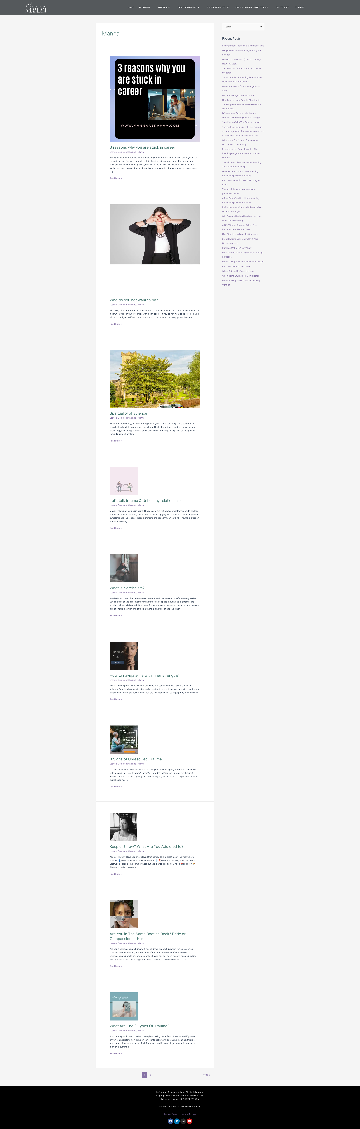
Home (131, 7)
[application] (151, 7)
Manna (132, 152)
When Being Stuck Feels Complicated (240, 275)
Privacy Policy (170, 1114)
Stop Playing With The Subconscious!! (241, 122)
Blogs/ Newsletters (218, 7)
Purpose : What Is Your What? (237, 248)
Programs (144, 7)
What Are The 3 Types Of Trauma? (139, 1026)
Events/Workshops (188, 7)
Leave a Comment (119, 152)
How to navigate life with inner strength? (144, 675)
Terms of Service (188, 1114)
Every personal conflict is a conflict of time (243, 45)
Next (206, 1074)
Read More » (116, 178)
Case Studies (282, 7)
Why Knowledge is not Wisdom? (238, 95)
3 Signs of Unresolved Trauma (136, 759)
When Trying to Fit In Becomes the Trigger (243, 261)
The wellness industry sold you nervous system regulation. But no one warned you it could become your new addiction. (243, 131)
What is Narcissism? (127, 588)
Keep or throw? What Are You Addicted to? (146, 846)
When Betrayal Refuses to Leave (238, 271)
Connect (299, 7)
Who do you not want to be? (134, 300)
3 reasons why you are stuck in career (142, 147)
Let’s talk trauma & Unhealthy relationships (146, 500)
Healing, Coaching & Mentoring (251, 7)
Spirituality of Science (128, 413)
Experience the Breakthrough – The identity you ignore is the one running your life (241, 153)
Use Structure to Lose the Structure (240, 234)
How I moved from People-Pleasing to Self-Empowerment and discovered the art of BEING (241, 104)
